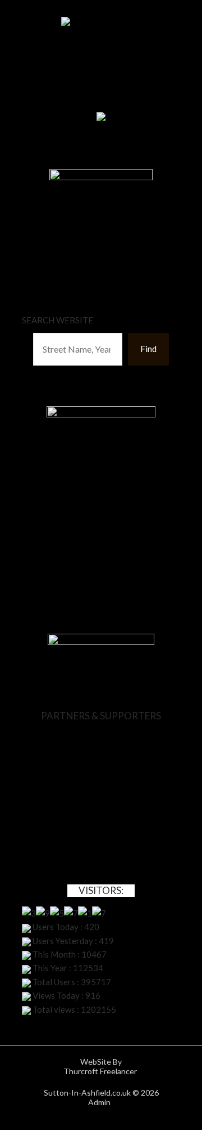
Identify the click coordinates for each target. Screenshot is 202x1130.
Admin (101, 1102)
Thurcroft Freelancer (101, 1071)
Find (148, 349)
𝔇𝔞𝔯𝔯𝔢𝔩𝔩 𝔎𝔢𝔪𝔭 (101, 556)
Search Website (57, 320)
